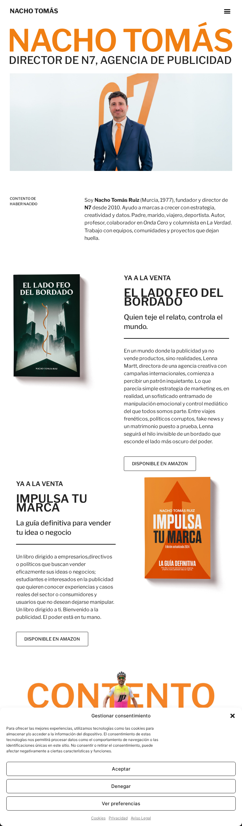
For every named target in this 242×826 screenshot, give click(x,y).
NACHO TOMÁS (34, 11)
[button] (232, 716)
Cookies (98, 818)
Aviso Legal (141, 818)
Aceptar (121, 769)
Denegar (121, 786)
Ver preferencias (121, 803)
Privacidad (118, 818)
